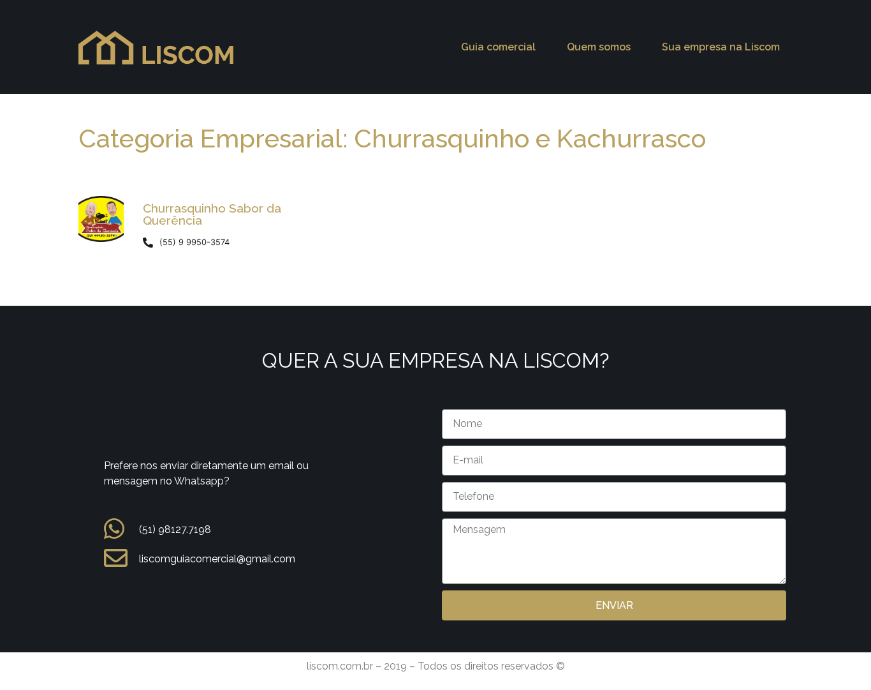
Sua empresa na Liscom (721, 47)
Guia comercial (498, 47)
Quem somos (599, 47)
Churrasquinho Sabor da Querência (212, 214)
